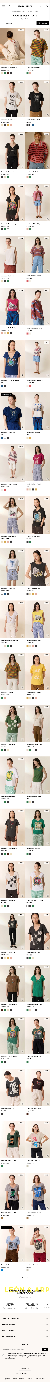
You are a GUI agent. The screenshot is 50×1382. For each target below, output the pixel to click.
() (10, 1358)
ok (45, 1349)
